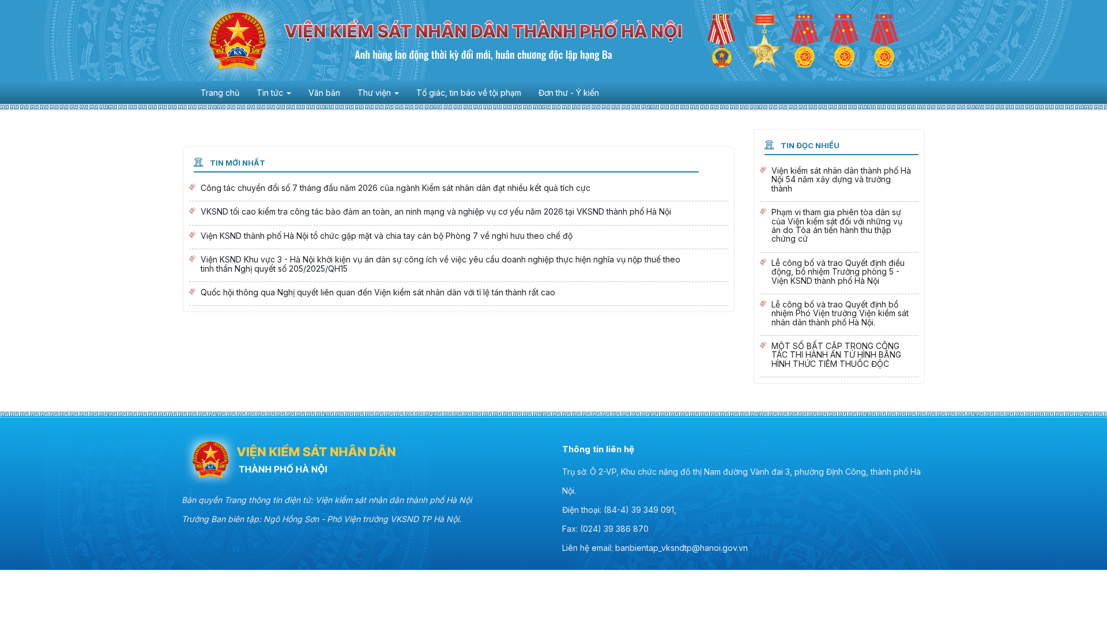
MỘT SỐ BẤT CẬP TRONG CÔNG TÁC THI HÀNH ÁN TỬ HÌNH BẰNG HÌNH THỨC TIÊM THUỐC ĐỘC (839, 356)
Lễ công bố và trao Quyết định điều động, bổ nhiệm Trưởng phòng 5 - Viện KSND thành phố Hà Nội (839, 273)
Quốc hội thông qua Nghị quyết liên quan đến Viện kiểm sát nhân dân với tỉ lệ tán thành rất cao (458, 293)
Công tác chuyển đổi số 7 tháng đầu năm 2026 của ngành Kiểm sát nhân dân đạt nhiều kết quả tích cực (458, 189)
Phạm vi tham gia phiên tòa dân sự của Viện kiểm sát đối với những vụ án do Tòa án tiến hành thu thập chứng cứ (839, 227)
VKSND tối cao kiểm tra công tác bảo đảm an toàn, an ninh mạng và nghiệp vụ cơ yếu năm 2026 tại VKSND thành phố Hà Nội (458, 212)
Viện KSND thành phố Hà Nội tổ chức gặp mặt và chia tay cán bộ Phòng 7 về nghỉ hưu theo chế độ (458, 237)
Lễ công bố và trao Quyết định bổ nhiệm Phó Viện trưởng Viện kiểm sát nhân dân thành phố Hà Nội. (839, 314)
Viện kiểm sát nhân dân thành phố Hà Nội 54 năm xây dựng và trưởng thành (839, 180)
